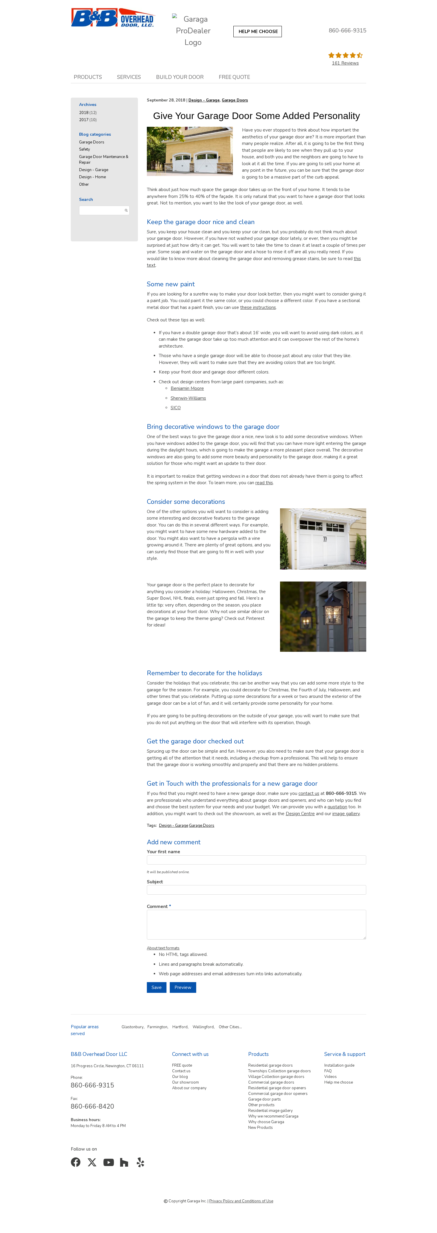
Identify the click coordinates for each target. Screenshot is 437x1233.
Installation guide (339, 1065)
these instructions (258, 307)
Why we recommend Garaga (273, 1116)
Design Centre (300, 814)
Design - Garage (93, 170)
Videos (330, 1076)
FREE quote (182, 1065)
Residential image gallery (270, 1110)
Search (86, 199)
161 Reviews (345, 63)
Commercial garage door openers (278, 1093)
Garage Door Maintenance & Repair (103, 159)
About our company (189, 1088)
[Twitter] (93, 1164)
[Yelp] (142, 1164)
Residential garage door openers (277, 1088)
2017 (84, 120)
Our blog (180, 1076)
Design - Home (92, 177)
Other (84, 184)
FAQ (328, 1071)
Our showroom (185, 1082)
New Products (260, 1127)
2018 (84, 112)
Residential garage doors (270, 1065)
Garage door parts (264, 1099)
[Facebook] (77, 1164)
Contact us (181, 1071)
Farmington (157, 1027)
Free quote (234, 77)
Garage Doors (91, 142)
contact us (308, 793)
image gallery (346, 814)
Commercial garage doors (271, 1082)
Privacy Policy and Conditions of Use (241, 1201)
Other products (261, 1105)
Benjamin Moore (187, 388)
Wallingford (203, 1027)
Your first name (163, 852)
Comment (157, 906)
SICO (176, 408)
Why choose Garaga (266, 1122)
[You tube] (109, 1164)
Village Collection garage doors (276, 1076)
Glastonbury (133, 1027)
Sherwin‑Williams (188, 398)
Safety (84, 149)
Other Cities (229, 1027)
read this (264, 483)
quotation (337, 807)
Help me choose (338, 1082)
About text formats (163, 948)
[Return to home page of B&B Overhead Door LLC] (113, 17)
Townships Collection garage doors (279, 1071)
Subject (155, 882)
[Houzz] (126, 1164)
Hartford (180, 1027)
